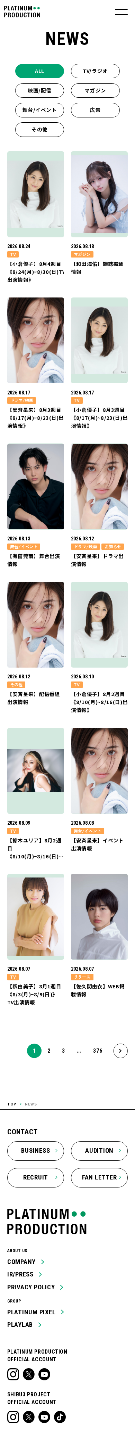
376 (97, 1050)
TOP (12, 1104)
